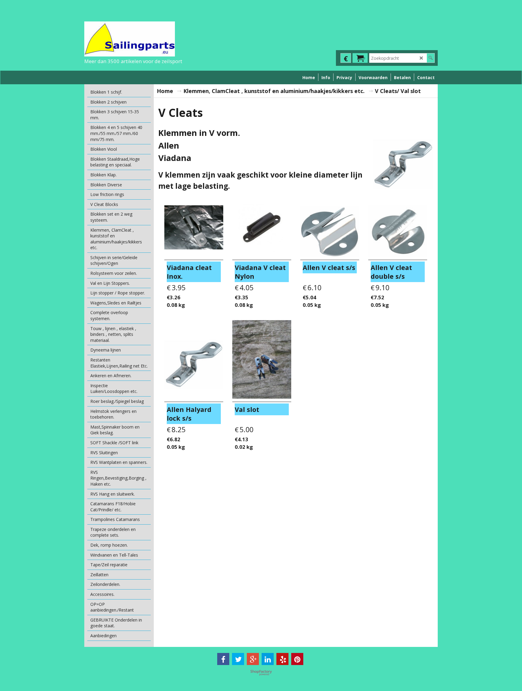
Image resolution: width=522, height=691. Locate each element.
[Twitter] (238, 659)
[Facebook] (223, 659)
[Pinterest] (297, 659)
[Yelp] (282, 659)
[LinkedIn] (268, 659)
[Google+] (253, 659)
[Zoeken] (430, 58)
